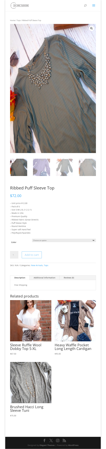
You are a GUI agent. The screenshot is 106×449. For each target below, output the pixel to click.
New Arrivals (37, 265)
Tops (19, 20)
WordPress (73, 445)
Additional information (44, 277)
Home (12, 20)
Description (19, 277)
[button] (91, 28)
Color (13, 242)
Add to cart (32, 255)
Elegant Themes (47, 445)
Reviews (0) (69, 277)
